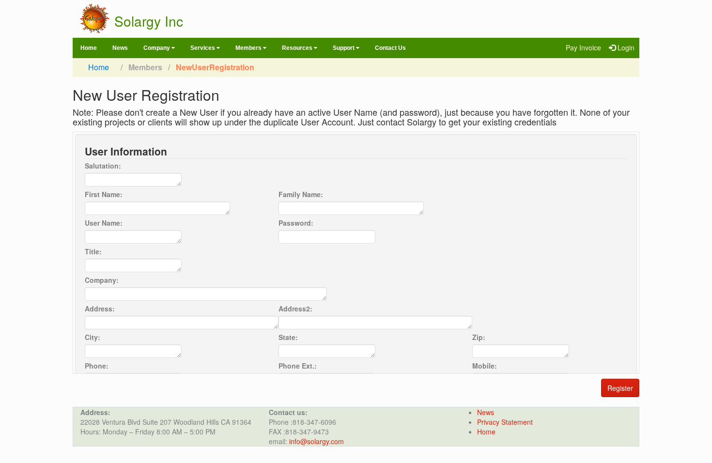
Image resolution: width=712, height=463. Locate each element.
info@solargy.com (316, 441)
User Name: (104, 223)
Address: (100, 308)
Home (88, 48)
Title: (93, 251)
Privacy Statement (505, 422)
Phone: (96, 365)
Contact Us (390, 48)
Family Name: (301, 194)
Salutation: (103, 165)
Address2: (295, 308)
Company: (102, 280)
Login (626, 47)
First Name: (104, 194)
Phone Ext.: (298, 365)
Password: (296, 223)
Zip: (478, 337)
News (120, 48)
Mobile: (484, 365)
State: (288, 337)
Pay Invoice (583, 47)
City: (92, 337)
